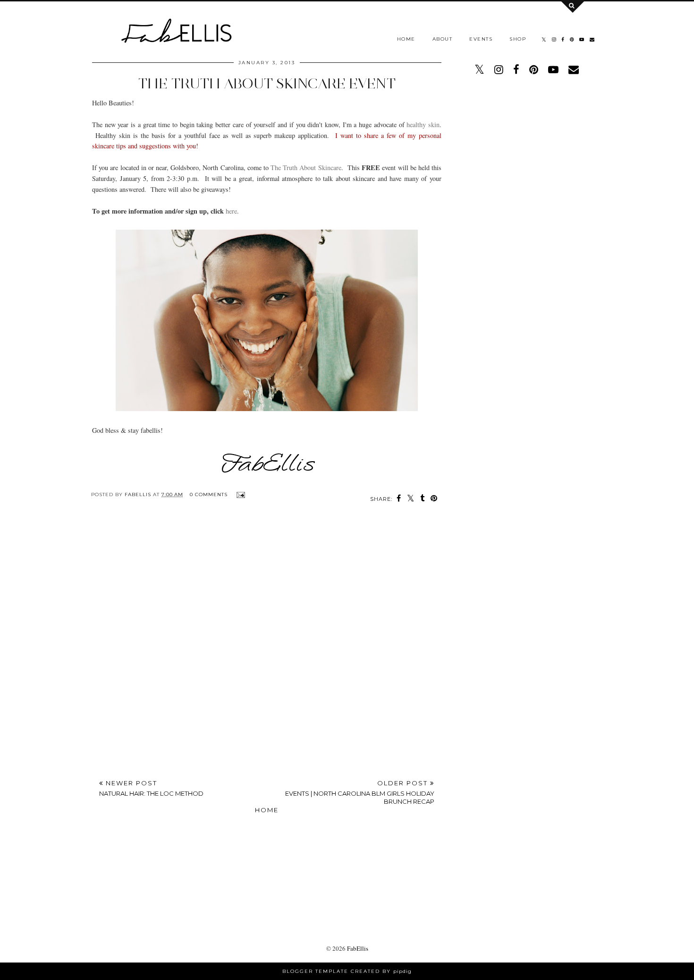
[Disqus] (266, 642)
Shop (517, 39)
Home (406, 39)
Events (480, 39)
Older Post (359, 792)
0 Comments (209, 494)
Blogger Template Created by (347, 971)
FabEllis (357, 948)
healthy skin (423, 124)
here (231, 210)
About (442, 39)
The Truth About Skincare (306, 167)
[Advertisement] (347, 862)
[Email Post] (239, 494)
